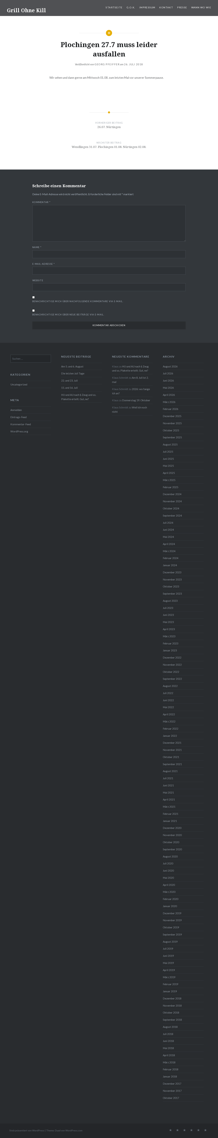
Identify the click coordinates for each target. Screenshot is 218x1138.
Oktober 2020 (171, 842)
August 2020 (170, 856)
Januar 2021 (170, 820)
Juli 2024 (168, 522)
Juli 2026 (168, 373)
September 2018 (172, 1019)
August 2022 (170, 685)
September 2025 (172, 437)
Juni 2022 (168, 700)
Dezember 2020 (172, 827)
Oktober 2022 (171, 671)
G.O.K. (131, 7)
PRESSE (182, 7)
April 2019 (169, 970)
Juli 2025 (168, 451)
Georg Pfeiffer (107, 64)
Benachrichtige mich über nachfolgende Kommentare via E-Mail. (77, 301)
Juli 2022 (168, 693)
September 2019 (172, 934)
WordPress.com (73, 1130)
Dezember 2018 (172, 998)
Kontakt (166, 7)
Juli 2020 (168, 863)
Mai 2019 (168, 962)
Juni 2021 (168, 785)
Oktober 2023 (171, 586)
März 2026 (169, 401)
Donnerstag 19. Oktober (136, 400)
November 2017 (172, 1090)
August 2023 (170, 600)
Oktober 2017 (171, 1097)
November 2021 (172, 749)
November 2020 (172, 835)
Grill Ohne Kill (26, 10)
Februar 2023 (170, 643)
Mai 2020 (168, 877)
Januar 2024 (170, 565)
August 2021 (170, 771)
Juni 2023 (168, 614)
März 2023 (169, 636)
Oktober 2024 (171, 508)
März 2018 (169, 1062)
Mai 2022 (168, 707)
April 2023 (169, 629)
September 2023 (172, 593)
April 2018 (169, 1055)
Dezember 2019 (172, 913)
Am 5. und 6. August (72, 366)
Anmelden (16, 409)
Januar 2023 (170, 650)
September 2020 (172, 849)
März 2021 (169, 806)
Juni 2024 (168, 529)
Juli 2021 (168, 778)
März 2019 (169, 977)
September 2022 (172, 678)
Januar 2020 (170, 906)
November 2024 (172, 501)
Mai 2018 (168, 1048)
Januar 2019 (170, 991)
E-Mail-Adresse (43, 264)
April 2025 (169, 472)
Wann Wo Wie (201, 7)
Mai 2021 (168, 792)
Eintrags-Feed (18, 417)
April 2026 (169, 394)
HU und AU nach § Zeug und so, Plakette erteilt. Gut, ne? (78, 397)
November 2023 (172, 579)
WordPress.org (19, 431)
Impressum (147, 7)
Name (36, 247)
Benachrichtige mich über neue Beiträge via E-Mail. (68, 314)
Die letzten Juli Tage (72, 373)
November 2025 (172, 423)
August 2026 (170, 366)
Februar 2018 (170, 1069)
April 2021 (169, 799)
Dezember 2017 (172, 1083)
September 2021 (172, 764)
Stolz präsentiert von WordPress (26, 1130)
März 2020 (169, 891)
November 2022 (172, 664)
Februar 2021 (170, 813)
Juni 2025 (168, 458)
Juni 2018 (168, 1040)
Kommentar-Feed (20, 424)
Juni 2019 (168, 955)
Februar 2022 (170, 728)
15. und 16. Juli (69, 387)
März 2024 (169, 551)
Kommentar (41, 202)
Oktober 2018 (171, 1012)
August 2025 (170, 444)
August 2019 (170, 941)
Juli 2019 (168, 948)
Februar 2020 (170, 898)
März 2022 (169, 721)
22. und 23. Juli (69, 380)
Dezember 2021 (172, 742)
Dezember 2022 (172, 657)
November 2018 (172, 1005)
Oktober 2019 (171, 927)
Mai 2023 (168, 621)
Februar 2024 (170, 558)
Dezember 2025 (172, 416)
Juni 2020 (168, 870)
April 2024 (169, 543)
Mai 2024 (168, 536)
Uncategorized (18, 384)
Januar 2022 (170, 735)
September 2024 (172, 515)
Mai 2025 (168, 465)
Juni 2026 (168, 380)
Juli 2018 (168, 1033)
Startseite (114, 7)
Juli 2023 (168, 607)
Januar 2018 (170, 1076)
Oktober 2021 (171, 756)
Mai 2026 (168, 387)
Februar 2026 (170, 408)
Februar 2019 (170, 984)
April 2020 (169, 884)
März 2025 (169, 480)
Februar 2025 (170, 487)
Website (37, 280)
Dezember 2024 (172, 494)
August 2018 (170, 1026)
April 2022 (169, 714)
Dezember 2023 (172, 572)
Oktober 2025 (171, 430)
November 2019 (172, 920)
